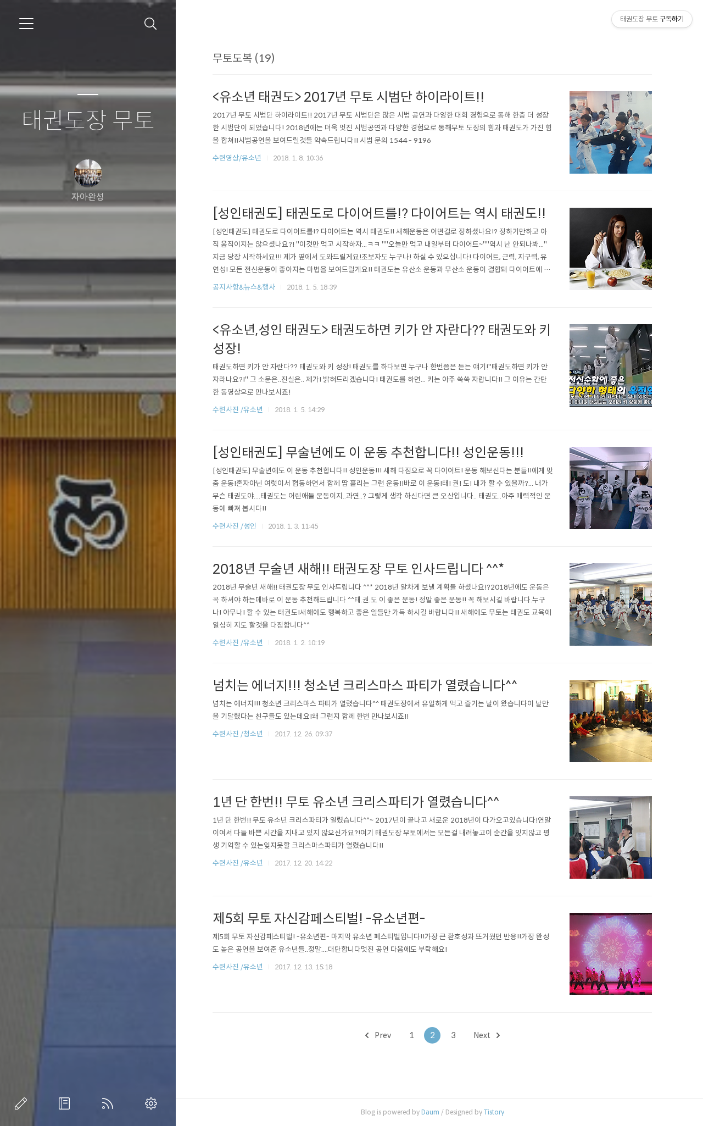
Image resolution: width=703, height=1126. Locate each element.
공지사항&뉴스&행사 (244, 287)
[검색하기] (150, 24)
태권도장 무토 (88, 121)
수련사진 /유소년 (238, 409)
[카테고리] (26, 23)
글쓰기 (23, 1103)
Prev (382, 1035)
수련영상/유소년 (238, 158)
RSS (110, 1103)
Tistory (494, 1112)
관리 (153, 1103)
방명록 (66, 1103)
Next (482, 1035)
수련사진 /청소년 (238, 734)
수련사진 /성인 (235, 526)
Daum (430, 1112)
